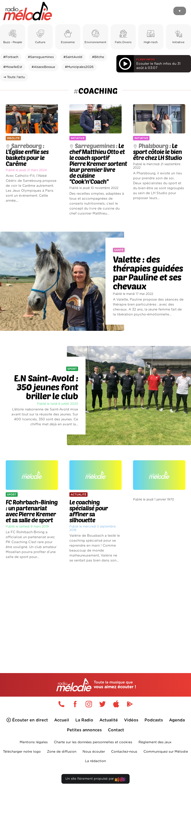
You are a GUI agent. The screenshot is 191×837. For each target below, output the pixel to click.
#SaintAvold (72, 57)
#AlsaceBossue (43, 67)
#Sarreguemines (41, 57)
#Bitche (98, 57)
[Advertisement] (95, 609)
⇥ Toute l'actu (14, 77)
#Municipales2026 (79, 67)
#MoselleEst (12, 67)
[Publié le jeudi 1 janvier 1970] (159, 455)
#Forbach (10, 57)
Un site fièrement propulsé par (90, 778)
